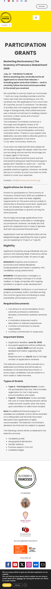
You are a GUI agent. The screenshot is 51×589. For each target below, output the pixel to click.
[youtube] (9, 1)
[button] (6, 25)
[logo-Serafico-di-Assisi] (25, 512)
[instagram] (17, 1)
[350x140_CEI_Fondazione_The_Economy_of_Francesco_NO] (25, 545)
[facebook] (4, 1)
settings (20, 579)
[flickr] (22, 1)
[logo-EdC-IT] (25, 526)
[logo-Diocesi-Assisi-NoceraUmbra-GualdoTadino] (25, 498)
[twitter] (13, 1)
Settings (17, 585)
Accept (7, 585)
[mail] (26, 1)
